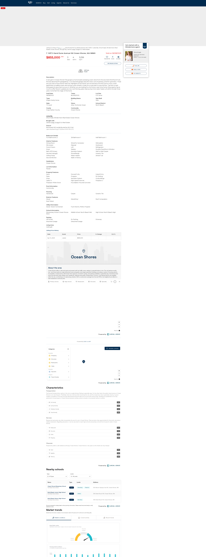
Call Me (137, 65)
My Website (137, 73)
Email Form (136, 69)
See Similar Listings (113, 63)
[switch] (107, 58)
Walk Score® (87, 341)
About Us (66, 3)
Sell (48, 3)
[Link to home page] (30, 3)
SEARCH (38, 3)
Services (74, 3)
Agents (59, 3)
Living (53, 3)
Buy (44, 3)
